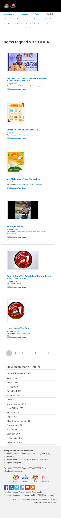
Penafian (7, 492)
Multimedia (24, 14)
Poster (37, 14)
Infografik (10, 133)
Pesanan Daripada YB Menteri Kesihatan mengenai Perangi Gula (27, 79)
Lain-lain (16, 331)
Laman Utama (9, 14)
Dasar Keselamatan (34, 492)
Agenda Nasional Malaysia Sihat (29, 231)
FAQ (39, 495)
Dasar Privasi (18, 492)
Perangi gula (38, 86)
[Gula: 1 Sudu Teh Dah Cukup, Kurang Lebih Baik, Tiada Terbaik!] (22, 259)
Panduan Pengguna (12, 495)
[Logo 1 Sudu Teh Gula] (15, 310)
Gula (19, 86)
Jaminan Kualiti (28, 495)
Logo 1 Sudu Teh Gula (18, 328)
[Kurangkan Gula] (22, 210)
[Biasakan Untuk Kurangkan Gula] (15, 112)
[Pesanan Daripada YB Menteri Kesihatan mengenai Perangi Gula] (22, 62)
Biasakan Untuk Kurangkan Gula (23, 130)
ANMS (43, 231)
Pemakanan (25, 333)
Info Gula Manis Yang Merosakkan (24, 179)
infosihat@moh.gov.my (13, 471)
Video (16, 84)
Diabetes (10, 234)
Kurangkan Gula (27, 86)
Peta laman (47, 495)
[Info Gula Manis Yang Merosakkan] (15, 161)
